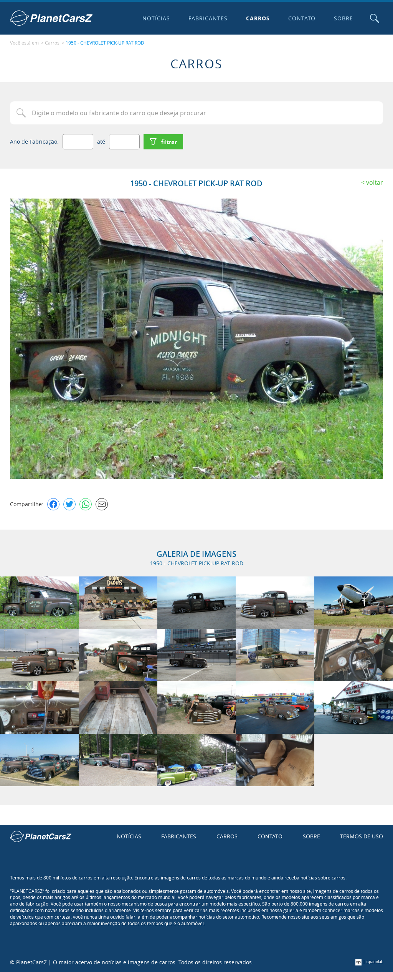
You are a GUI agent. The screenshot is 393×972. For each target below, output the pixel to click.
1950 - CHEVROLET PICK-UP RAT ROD (105, 43)
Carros (258, 18)
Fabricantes (208, 18)
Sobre (343, 18)
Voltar (374, 182)
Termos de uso (361, 836)
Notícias (156, 18)
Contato (302, 18)
